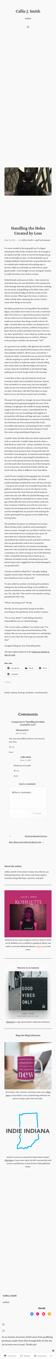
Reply (11, 752)
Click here (40, 946)
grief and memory (43, 240)
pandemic (30, 692)
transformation (41, 692)
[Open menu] (28, 27)
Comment (37, 813)
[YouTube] (43, 1313)
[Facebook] (31, 1313)
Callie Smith (25, 757)
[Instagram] (37, 1313)
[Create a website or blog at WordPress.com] (53, 1351)
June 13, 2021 (21, 733)
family (7, 692)
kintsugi (21, 692)
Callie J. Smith (28, 11)
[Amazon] (49, 1313)
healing (14, 692)
